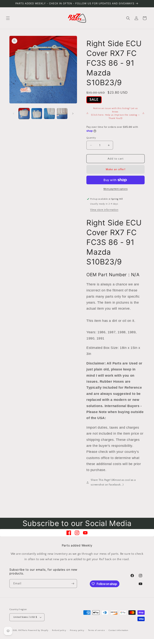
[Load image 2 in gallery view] (36, 113)
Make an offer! (115, 169)
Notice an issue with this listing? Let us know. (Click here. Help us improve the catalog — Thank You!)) (115, 113)
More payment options (115, 189)
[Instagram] (77, 533)
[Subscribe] (73, 583)
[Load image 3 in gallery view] (49, 113)
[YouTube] (85, 533)
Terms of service (96, 630)
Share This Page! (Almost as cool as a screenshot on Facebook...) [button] (113, 482)
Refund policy (59, 630)
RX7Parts (22, 630)
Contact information (118, 630)
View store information (104, 209)
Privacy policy (77, 630)
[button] (8, 18)
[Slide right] (73, 113)
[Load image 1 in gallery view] (24, 113)
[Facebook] (68, 533)
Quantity (91, 137)
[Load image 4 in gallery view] (62, 113)
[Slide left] (13, 113)
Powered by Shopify (38, 630)
